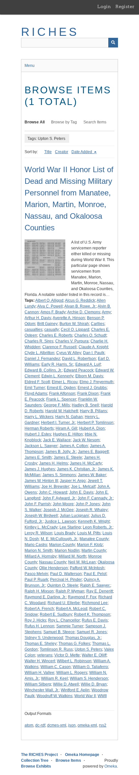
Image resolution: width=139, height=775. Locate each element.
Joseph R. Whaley (92, 510)
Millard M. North (72, 556)
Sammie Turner (69, 626)
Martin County (93, 550)
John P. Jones (88, 504)
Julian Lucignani (74, 515)
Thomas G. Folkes (74, 643)
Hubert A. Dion (92, 428)
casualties (33, 329)
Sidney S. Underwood (44, 637)
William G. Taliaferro (90, 667)
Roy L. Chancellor (64, 620)
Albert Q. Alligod (49, 300)
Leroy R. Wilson (38, 533)
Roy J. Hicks (35, 620)
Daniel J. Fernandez (42, 358)
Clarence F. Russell (59, 347)
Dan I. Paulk (93, 353)
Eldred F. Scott (37, 382)
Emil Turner (35, 387)
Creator (61, 152)
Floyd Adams (36, 393)
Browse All (35, 122)
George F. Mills (57, 405)
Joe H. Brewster (55, 486)
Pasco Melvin (36, 573)
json (72, 725)
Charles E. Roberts (55, 335)
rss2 (102, 725)
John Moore (63, 504)
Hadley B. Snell (85, 405)
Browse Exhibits (36, 766)
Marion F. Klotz (90, 544)
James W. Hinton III (41, 480)
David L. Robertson (79, 358)
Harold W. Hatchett (61, 411)
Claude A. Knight (93, 347)
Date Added (82, 152)
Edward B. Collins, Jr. (43, 370)
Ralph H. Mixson (39, 591)
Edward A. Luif (88, 364)
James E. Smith (38, 457)
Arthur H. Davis (38, 318)
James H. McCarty (86, 463)
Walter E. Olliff (94, 655)
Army (106, 312)
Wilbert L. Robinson (74, 661)
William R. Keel (54, 678)
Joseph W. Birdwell (41, 515)
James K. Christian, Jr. (76, 469)
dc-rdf (40, 725)
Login (104, 6)
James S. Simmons (59, 475)
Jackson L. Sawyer (41, 446)
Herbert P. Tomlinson (95, 422)
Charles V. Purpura (72, 341)
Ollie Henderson (53, 568)
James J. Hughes (40, 469)
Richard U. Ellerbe (64, 603)
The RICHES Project (39, 754)
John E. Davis (81, 492)
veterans (44, 655)
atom (29, 725)
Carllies (97, 323)
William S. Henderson (89, 678)
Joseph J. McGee (58, 510)
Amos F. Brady (53, 312)
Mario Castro (36, 544)
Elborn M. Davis (89, 376)
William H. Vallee (39, 672)
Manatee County (94, 539)
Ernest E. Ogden (61, 387)
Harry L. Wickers (39, 416)
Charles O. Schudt (90, 335)
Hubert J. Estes (38, 434)
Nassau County (52, 562)
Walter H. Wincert (40, 661)
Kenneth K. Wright (94, 521)
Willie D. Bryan (94, 684)
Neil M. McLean (82, 562)
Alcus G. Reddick (80, 300)
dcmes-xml (56, 725)
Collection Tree (34, 760)
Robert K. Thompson (92, 614)
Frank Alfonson (62, 393)
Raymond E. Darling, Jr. (45, 597)
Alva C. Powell (50, 306)
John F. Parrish (38, 504)
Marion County (62, 544)
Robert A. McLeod (71, 608)
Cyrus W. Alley (68, 353)
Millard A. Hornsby (41, 556)
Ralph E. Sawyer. (95, 585)
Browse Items (68, 760)
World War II (85, 696)
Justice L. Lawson (60, 521)
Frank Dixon (88, 393)
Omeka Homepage (82, 754)
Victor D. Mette (67, 655)
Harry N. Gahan (69, 416)
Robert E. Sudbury (56, 614)
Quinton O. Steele (62, 585)
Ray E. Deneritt (99, 591)
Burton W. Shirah (74, 323)
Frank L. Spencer (61, 399)
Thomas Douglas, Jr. (83, 637)
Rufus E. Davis (95, 620)
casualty (51, 329)
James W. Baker (92, 475)
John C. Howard (53, 492)
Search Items (94, 122)
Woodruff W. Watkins (54, 696)
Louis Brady (64, 533)
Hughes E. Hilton (68, 434)
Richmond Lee (95, 603)
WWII (102, 696)
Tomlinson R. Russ (56, 649)
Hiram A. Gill (66, 428)
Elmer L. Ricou (65, 382)
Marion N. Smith (39, 550)
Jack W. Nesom (86, 440)
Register (124, 6)
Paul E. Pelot (95, 573)
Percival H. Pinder (66, 579)
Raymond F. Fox (82, 597)
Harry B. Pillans (93, 411)
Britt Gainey (47, 323)
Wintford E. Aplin (75, 690)
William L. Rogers (71, 672)
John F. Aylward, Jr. (59, 498)
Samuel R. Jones (92, 632)
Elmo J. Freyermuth (96, 382)
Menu (30, 65)
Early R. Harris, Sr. (57, 364)
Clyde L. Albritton (39, 353)
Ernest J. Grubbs (92, 387)
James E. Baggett (93, 451)
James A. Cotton (73, 446)
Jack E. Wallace (57, 440)
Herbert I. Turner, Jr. (58, 422)
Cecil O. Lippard (75, 329)
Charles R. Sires (39, 341)
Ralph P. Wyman (70, 591)
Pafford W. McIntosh (87, 568)
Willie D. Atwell (66, 684)
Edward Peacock (78, 370)
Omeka (110, 766)
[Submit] (113, 42)
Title (48, 152)
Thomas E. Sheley (41, 643)
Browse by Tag (64, 122)
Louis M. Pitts (89, 533)
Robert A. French (39, 608)
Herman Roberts (39, 428)
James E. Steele (68, 457)
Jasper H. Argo (73, 480)
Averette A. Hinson (69, 318)
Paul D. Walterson (66, 573)
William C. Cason (55, 667)
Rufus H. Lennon (39, 626)
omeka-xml (87, 725)
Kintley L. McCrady (41, 527)
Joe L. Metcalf (83, 486)
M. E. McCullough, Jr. (59, 539)
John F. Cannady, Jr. (95, 498)
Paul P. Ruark (36, 579)
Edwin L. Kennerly (57, 376)
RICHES (50, 31)
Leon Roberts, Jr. (97, 527)
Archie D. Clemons (83, 312)
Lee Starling (70, 527)
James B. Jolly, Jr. (60, 451)
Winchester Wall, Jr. (42, 690)
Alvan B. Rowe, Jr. (80, 306)
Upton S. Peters (88, 649)
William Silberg (38, 684)
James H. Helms (53, 463)
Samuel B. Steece (59, 632)
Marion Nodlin (67, 550)
